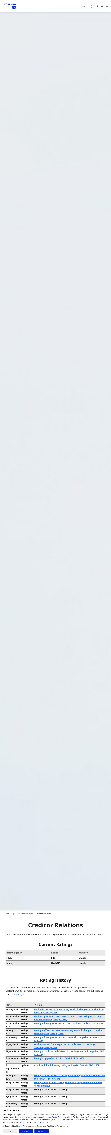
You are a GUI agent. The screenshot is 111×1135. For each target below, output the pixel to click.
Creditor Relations (43, 913)
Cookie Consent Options (62, 1117)
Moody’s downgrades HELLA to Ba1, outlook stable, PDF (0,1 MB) (68, 1023)
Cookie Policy (42, 1122)
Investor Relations (25, 913)
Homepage (10, 913)
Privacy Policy (23, 1122)
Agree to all (26, 1131)
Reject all (41, 1131)
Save (10, 1131)
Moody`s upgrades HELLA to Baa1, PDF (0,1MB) (59, 1058)
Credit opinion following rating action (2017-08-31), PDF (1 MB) (67, 1065)
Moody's (20, 994)
